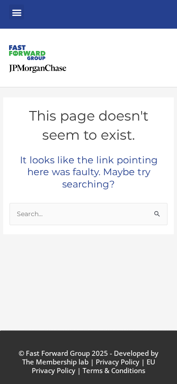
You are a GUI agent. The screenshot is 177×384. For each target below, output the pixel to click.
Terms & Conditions (114, 370)
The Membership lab (55, 361)
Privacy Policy (117, 361)
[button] (16, 12)
